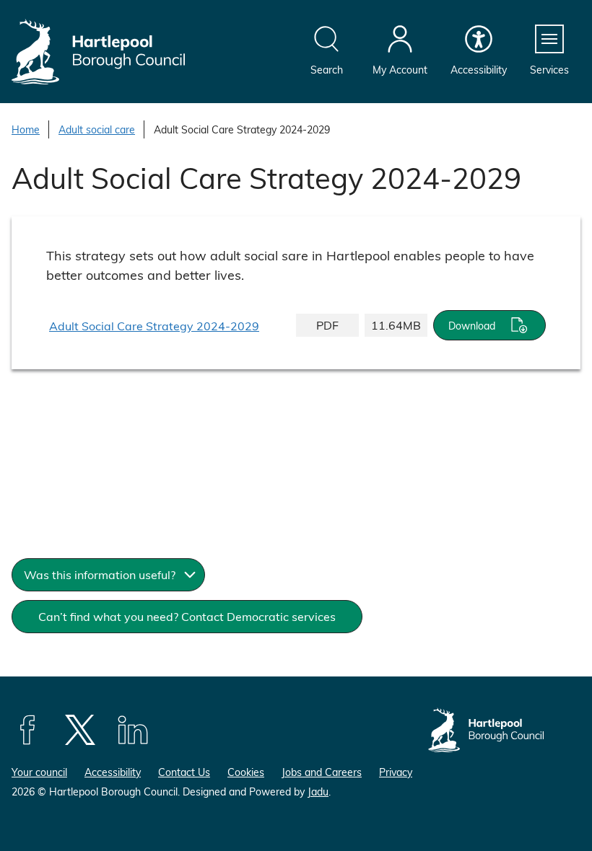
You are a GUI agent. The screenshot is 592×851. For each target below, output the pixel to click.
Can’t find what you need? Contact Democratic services (187, 616)
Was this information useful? (99, 574)
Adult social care (96, 129)
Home (26, 129)
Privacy (395, 772)
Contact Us (184, 772)
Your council (39, 772)
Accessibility (112, 772)
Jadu (318, 791)
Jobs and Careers (322, 772)
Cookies (245, 772)
